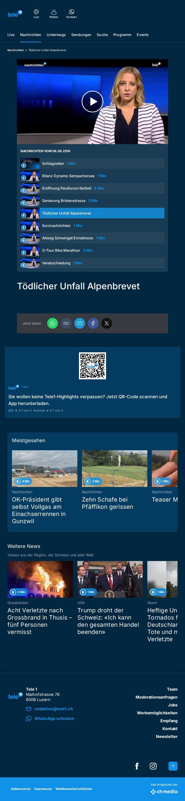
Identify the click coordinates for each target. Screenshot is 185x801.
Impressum (43, 789)
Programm (122, 34)
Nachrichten (31, 34)
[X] (106, 323)
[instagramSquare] (153, 766)
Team (172, 689)
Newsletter (167, 736)
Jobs (173, 705)
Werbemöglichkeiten (157, 712)
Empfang (169, 720)
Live (11, 34)
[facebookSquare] (136, 766)
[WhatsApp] (52, 323)
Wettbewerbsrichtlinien (74, 789)
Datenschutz (21, 789)
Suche (102, 34)
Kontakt (170, 728)
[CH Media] (164, 791)
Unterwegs (56, 34)
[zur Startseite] (15, 13)
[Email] (79, 323)
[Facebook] (93, 323)
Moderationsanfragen (157, 697)
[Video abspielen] (92, 101)
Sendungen (81, 34)
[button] (66, 323)
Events (143, 34)
